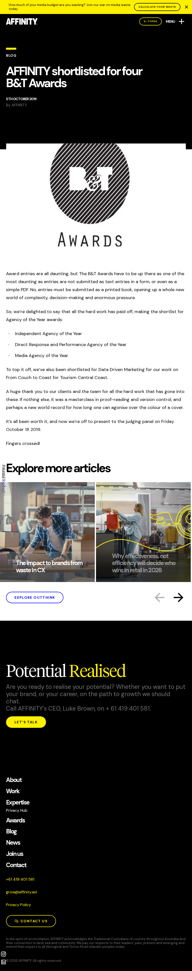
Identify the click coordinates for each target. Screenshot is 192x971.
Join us (14, 854)
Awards (15, 820)
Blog (11, 831)
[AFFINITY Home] (22, 21)
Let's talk (26, 722)
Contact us (34, 921)
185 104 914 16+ (20, 879)
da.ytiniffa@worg (21, 892)
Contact (16, 865)
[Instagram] (3, 954)
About (14, 780)
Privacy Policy (18, 904)
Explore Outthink (34, 597)
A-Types (150, 21)
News (13, 842)
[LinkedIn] (3, 962)
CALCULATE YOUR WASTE (157, 6)
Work (13, 791)
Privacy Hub (17, 810)
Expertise (17, 802)
